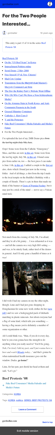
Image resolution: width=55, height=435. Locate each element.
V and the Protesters (14, 119)
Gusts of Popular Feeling (34, 185)
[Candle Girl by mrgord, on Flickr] (27, 294)
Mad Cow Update (13, 78)
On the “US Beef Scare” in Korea (20, 62)
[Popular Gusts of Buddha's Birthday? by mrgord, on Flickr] (27, 230)
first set (49, 165)
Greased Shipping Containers (18, 111)
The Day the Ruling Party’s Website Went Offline (27, 90)
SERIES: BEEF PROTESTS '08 (38, 400)
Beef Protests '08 (10, 58)
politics (19, 400)
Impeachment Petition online (18, 66)
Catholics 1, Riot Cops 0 (16, 115)
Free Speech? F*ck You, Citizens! (20, 74)
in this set (29, 152)
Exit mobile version (27, 430)
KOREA (17, 394)
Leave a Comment (27, 409)
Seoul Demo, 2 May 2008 (17, 70)
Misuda (20, 352)
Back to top (48, 422)
